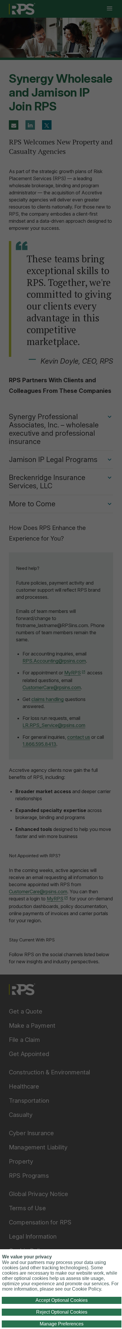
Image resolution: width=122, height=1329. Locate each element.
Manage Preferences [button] (62, 1323)
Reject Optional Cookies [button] (61, 1312)
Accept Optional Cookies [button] (62, 1300)
